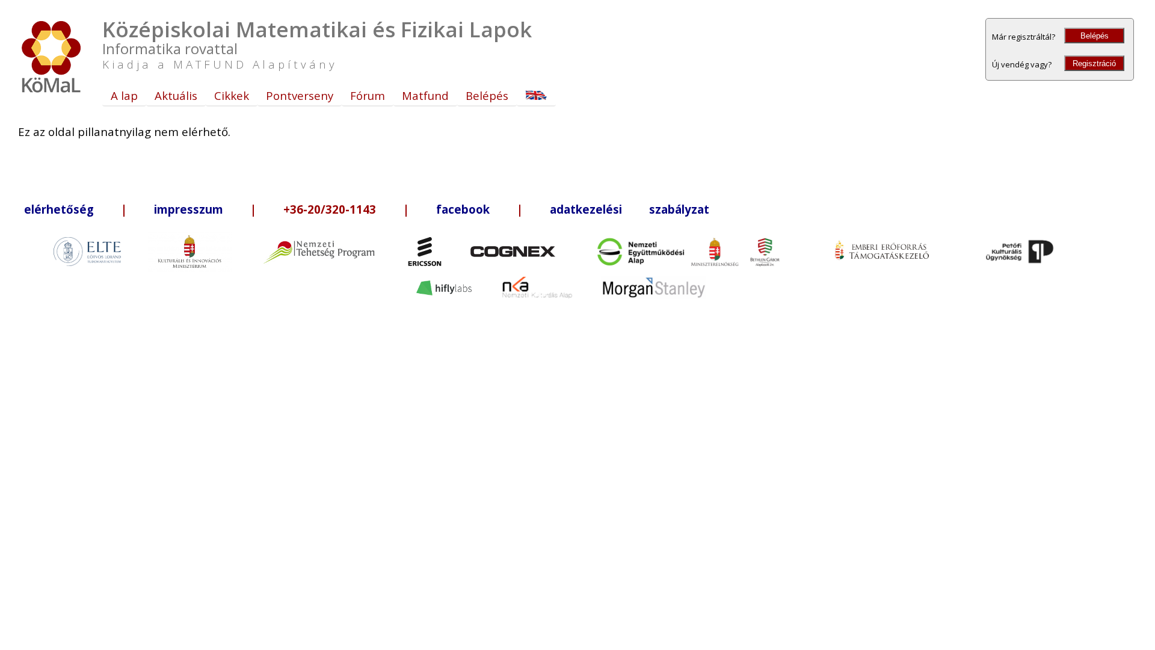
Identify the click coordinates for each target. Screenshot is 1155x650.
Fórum (367, 95)
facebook (463, 209)
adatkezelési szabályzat (629, 209)
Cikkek (231, 95)
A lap (124, 95)
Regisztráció (1094, 63)
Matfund (425, 95)
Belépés (1094, 35)
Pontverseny (299, 95)
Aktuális (176, 95)
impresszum (188, 209)
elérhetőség (59, 209)
